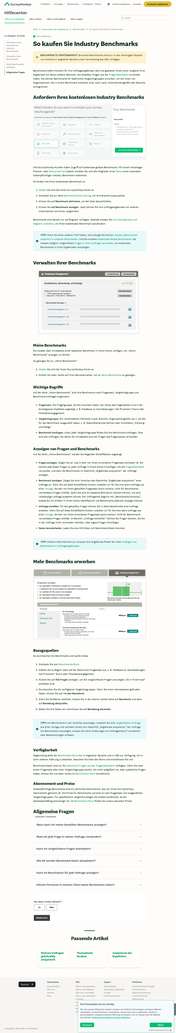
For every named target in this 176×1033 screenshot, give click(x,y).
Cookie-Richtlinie (122, 1017)
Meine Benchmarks (111, 375)
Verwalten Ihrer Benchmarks (13, 58)
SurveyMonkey (53, 986)
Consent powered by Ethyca (159, 1030)
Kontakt (107, 992)
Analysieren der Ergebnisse (55, 29)
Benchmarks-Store (69, 664)
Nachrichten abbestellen (114, 989)
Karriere (50, 992)
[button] (89, 825)
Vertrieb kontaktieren (121, 4)
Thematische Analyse (85, 954)
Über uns (51, 989)
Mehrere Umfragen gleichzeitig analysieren (52, 956)
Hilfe (35, 29)
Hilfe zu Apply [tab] (76, 19)
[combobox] (27, 984)
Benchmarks (79, 29)
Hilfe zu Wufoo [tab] (35, 19)
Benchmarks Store (68, 755)
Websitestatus (110, 986)
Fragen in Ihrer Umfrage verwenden (94, 243)
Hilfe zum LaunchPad (84, 992)
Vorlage (49, 488)
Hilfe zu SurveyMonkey (85, 986)
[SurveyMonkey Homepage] (18, 4)
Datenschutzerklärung (102, 1017)
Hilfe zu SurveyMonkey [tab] (14, 19)
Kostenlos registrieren (157, 4)
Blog (49, 996)
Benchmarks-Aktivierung (77, 195)
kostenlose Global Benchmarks (114, 239)
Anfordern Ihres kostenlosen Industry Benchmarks (13, 47)
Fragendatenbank (118, 74)
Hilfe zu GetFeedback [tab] (56, 19)
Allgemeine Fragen (15, 72)
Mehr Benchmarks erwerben (15, 66)
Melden (42, 190)
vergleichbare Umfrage (128, 722)
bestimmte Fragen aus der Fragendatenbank (91, 765)
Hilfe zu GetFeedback (84, 989)
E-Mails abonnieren (112, 996)
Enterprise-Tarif (57, 171)
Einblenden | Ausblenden (45, 816)
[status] (89, 57)
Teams (119, 171)
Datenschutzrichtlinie (141, 992)
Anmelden (137, 4)
